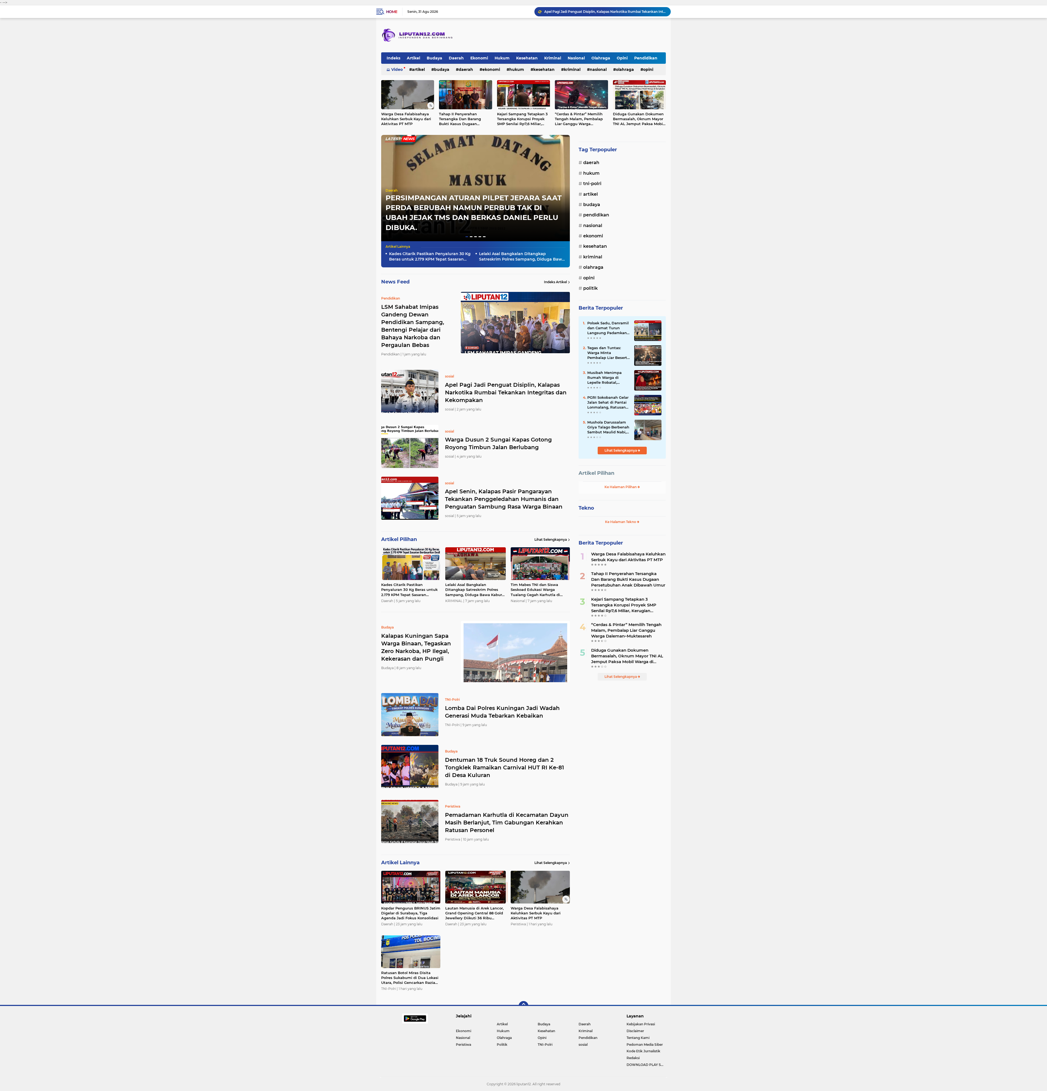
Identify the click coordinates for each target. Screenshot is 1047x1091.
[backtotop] (523, 1006)
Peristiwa (463, 1044)
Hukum (502, 58)
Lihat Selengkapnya (550, 539)
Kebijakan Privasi (641, 1024)
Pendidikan (645, 58)
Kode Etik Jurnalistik (643, 1051)
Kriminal (552, 58)
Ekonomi (479, 58)
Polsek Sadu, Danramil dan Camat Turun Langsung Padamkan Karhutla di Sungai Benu (608, 328)
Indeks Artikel (555, 282)
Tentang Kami (638, 1038)
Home (391, 11)
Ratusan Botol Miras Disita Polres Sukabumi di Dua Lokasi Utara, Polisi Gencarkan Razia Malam (409, 978)
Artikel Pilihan (596, 473)
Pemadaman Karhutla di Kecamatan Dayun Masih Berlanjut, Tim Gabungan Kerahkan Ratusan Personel (506, 822)
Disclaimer (635, 1031)
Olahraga (600, 58)
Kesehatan (527, 58)
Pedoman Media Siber (645, 1044)
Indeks (393, 58)
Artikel (413, 58)
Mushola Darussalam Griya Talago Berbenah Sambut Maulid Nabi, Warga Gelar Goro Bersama (608, 427)
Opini (622, 58)
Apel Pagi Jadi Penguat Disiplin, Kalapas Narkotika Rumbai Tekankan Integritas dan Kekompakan (506, 392)
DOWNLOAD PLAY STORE (646, 1065)
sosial (583, 1044)
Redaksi (633, 1058)
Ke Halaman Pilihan (620, 487)
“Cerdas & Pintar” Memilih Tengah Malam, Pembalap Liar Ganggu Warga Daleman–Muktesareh (579, 119)
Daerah (456, 58)
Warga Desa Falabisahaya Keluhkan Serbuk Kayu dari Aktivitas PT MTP (406, 119)
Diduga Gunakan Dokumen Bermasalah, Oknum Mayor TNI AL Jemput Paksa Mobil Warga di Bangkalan (638, 119)
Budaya (434, 58)
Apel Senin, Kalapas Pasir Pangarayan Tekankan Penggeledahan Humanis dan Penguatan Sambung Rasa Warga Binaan (605, 12)
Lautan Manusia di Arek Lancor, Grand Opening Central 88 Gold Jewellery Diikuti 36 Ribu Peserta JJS (474, 913)
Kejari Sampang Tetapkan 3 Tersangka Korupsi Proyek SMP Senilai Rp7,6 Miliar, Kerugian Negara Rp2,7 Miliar (522, 119)
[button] (466, 236)
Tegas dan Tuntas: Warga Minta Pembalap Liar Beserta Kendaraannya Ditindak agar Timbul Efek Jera (608, 353)
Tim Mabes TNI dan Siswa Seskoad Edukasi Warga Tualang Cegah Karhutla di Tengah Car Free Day (535, 589)
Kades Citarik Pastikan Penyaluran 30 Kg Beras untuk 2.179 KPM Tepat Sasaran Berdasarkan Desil (430, 256)
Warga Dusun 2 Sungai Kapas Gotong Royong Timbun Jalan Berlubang (498, 443)
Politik (590, 288)
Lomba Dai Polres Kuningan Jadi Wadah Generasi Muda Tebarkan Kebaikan (502, 712)
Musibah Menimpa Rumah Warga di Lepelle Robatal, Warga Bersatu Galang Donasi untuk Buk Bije (608, 377)
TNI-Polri (592, 183)
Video (397, 69)
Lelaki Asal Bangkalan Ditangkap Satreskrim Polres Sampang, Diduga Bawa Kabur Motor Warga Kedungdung (521, 256)
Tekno (586, 508)
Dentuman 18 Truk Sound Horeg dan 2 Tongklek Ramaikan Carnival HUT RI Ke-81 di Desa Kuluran (504, 767)
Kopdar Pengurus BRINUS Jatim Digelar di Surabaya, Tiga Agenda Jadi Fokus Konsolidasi (410, 913)
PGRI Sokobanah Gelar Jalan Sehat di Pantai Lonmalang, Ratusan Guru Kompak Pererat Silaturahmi (607, 402)
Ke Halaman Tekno (621, 522)
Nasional (576, 58)
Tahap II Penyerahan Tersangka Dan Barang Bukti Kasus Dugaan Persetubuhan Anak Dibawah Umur (460, 119)
